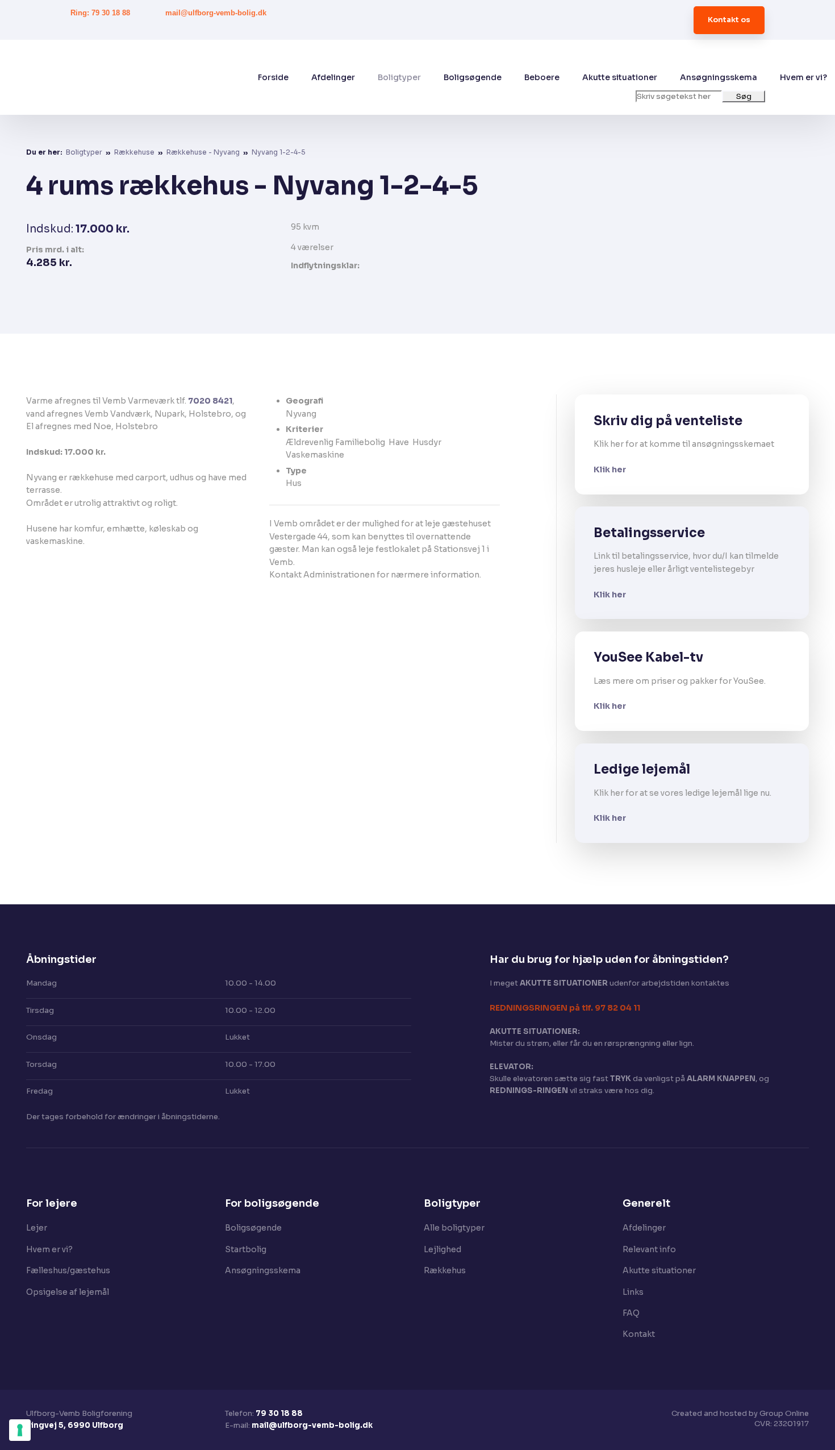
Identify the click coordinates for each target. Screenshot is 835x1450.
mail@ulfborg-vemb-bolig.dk (312, 1425)
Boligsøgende (473, 77)
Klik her (610, 469)
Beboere (542, 77)
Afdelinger (333, 77)
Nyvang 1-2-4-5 (279, 152)
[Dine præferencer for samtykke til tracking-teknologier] (20, 1430)
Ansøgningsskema (718, 77)
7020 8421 (210, 401)
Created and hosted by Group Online (740, 1413)
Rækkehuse (135, 152)
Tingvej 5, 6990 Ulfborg (74, 1425)
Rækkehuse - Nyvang (203, 152)
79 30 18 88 (279, 1413)
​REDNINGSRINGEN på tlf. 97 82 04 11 (565, 1008)
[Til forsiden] (152, 77)
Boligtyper (399, 77)
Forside (273, 77)
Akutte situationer (619, 77)
